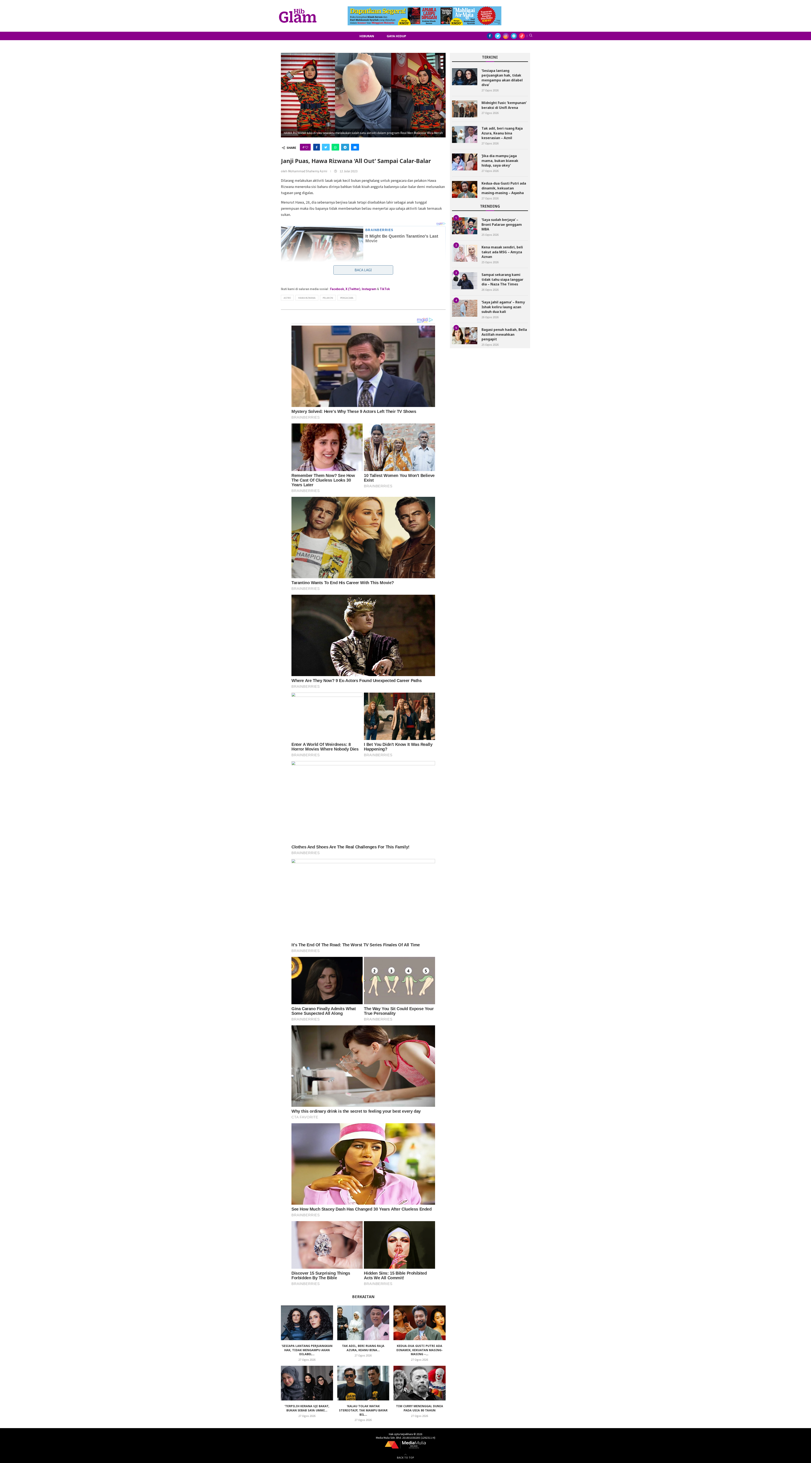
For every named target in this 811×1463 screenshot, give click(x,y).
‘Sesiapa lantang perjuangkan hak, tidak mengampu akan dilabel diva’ (502, 77)
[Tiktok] (522, 36)
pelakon (328, 297)
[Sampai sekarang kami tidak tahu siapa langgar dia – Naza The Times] (464, 280)
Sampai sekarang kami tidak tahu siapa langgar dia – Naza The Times (502, 279)
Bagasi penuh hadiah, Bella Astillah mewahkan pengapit (504, 334)
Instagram (369, 289)
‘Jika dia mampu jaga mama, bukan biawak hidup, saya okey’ (500, 160)
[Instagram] (506, 36)
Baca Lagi (363, 270)
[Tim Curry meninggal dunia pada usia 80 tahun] (419, 1383)
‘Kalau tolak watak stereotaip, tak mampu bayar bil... (363, 1410)
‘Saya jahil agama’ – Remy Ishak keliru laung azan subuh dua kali (503, 307)
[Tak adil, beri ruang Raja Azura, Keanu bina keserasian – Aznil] (363, 1322)
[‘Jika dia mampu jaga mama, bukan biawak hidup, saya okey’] (464, 161)
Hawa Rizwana (307, 297)
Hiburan (366, 36)
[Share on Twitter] (326, 147)
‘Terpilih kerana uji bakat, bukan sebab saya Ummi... (306, 1408)
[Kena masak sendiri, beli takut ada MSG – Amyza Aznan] (464, 253)
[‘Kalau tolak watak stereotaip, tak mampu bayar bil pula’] (363, 1383)
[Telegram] (514, 36)
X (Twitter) (353, 289)
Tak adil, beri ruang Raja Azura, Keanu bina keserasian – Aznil (502, 133)
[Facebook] (490, 36)
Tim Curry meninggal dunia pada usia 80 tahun (419, 1408)
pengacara (346, 297)
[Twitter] (498, 36)
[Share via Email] (355, 147)
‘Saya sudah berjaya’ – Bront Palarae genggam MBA (502, 224)
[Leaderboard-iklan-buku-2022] (424, 8)
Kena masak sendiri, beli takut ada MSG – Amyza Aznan (502, 252)
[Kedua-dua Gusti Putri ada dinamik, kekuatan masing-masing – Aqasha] (419, 1322)
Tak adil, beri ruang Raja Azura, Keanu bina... (363, 1348)
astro (287, 297)
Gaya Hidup (396, 36)
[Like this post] (306, 147)
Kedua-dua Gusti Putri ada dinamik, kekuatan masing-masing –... (419, 1350)
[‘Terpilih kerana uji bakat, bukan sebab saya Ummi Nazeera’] (307, 1383)
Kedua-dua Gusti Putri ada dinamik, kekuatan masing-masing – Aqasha (504, 188)
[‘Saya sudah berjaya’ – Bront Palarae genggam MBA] (464, 225)
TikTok (385, 289)
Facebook (337, 289)
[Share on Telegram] (345, 147)
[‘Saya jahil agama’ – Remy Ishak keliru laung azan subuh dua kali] (464, 308)
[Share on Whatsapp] (335, 147)
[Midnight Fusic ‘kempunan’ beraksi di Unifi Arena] (464, 108)
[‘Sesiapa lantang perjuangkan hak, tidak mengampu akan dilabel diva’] (307, 1322)
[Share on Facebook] (316, 147)
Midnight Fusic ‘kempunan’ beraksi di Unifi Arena (504, 105)
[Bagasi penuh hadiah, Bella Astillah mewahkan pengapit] (464, 335)
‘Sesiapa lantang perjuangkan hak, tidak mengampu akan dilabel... (307, 1350)
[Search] (530, 36)
